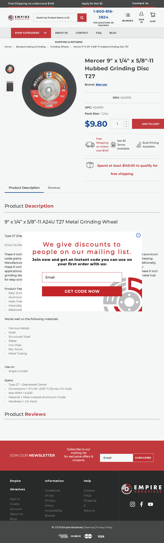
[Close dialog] (138, 235)
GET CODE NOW (82, 291)
